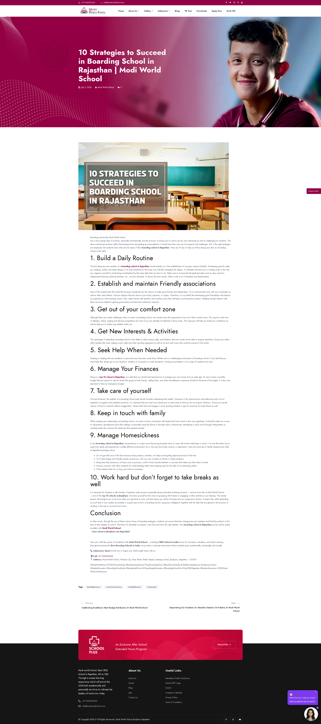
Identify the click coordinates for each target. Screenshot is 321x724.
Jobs (130, 692)
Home (121, 11)
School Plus (223, 644)
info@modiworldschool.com (114, 2)
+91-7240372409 (88, 2)
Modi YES (231, 11)
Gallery (147, 11)
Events (131, 683)
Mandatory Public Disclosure (178, 678)
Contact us (133, 697)
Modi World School (114, 587)
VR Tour (188, 11)
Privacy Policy (171, 697)
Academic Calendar (174, 692)
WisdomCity (151, 587)
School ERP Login (173, 683)
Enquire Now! (314, 191)
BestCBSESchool (93, 587)
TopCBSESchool (134, 587)
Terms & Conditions (174, 702)
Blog (130, 687)
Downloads (202, 11)
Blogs (177, 11)
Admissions (163, 11)
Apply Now (217, 11)
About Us (133, 11)
